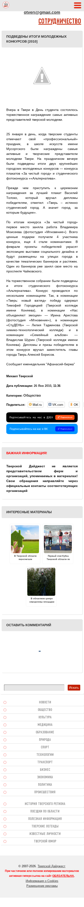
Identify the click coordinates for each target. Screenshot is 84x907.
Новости (45, 702)
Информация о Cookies (42, 881)
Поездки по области (45, 811)
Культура (45, 717)
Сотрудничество (59, 21)
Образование (45, 732)
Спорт (45, 747)
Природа (45, 740)
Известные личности (45, 834)
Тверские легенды (45, 826)
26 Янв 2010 (42, 386)
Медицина (45, 725)
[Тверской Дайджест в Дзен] (42, 421)
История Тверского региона (45, 804)
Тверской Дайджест (51, 866)
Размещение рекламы (42, 886)
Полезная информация (45, 819)
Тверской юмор (45, 841)
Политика (45, 784)
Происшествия (45, 792)
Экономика (45, 777)
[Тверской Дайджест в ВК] (42, 433)
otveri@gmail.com (42, 12)
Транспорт (45, 762)
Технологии (45, 755)
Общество (32, 395)
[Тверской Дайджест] (5, 5)
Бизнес (45, 770)
